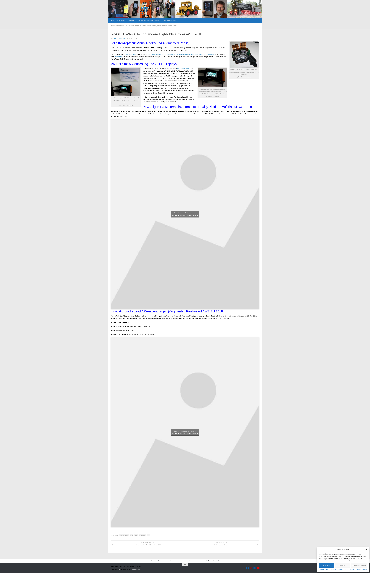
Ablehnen (342, 565)
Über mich (131, 20)
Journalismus (121, 20)
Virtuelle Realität (147, 26)
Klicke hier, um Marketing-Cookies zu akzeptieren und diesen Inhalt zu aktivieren (185, 214)
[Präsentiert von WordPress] (119, 569)
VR (148, 535)
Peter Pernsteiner (120, 38)
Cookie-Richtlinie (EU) (169, 20)
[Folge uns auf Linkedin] (254, 568)
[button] (366, 549)
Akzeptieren (326, 565)
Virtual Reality (142, 535)
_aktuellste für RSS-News (166, 26)
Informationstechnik (119, 26)
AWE (131, 535)
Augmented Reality (124, 535)
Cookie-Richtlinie (323, 569)
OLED (136, 535)
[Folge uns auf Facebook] (247, 568)
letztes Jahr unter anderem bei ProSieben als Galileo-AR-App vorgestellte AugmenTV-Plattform (180, 54)
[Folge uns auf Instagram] (251, 568)
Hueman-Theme (135, 569)
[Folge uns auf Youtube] (257, 568)
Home (112, 20)
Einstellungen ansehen (359, 565)
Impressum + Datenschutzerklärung (338, 569)
